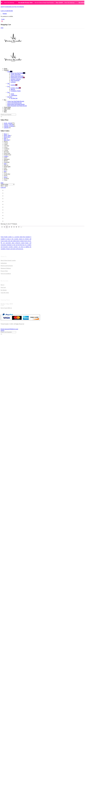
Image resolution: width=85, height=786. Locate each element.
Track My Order (5, 292)
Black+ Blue (7, 135)
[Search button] (1, 116)
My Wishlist (4, 290)
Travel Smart (7, 107)
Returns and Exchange (7, 265)
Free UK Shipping (19, 6)
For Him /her (14, 98)
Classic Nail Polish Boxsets (14, 102)
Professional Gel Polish (18, 77)
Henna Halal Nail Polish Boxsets (16, 104)
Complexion (14, 95)
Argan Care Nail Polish (18, 73)
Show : (2, 186)
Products (6, 70)
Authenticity (4, 263)
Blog (5, 111)
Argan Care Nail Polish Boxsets (15, 101)
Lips (8, 83)
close (2, 27)
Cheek (12, 94)
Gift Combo (7, 108)
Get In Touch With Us (6, 308)
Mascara (13, 89)
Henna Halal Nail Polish (17, 76)
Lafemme (13, 82)
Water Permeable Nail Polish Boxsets (17, 105)
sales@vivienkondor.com (7, 6)
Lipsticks (14, 85)
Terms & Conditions (6, 273)
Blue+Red (6, 140)
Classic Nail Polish (16, 74)
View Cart (3, 287)
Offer (5, 110)
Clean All (3, 187)
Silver (5, 177)
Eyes (8, 86)
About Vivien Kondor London (8, 260)
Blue (5, 138)
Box (5, 99)
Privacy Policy (4, 271)
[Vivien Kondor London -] (13, 47)
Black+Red (7, 137)
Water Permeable (15, 80)
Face (8, 92)
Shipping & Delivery (6, 268)
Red (5, 171)
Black (5, 134)
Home (5, 68)
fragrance (9, 96)
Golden (6, 156)
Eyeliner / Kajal (16, 88)
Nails (9, 71)
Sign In (2, 284)
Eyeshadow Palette (16, 91)
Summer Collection (16, 79)
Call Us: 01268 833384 (7, 10)
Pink (5, 163)
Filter (2, 182)
